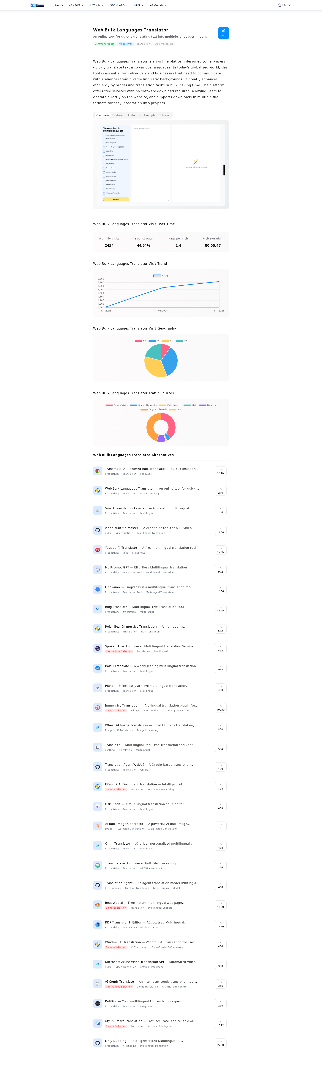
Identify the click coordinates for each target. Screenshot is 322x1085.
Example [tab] (150, 115)
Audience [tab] (134, 115)
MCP (137, 5)
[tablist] (133, 115)
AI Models (156, 5)
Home (59, 5)
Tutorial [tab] (164, 115)
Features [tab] (118, 115)
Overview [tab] (102, 115)
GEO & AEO (117, 5)
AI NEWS (74, 5)
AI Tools (95, 5)
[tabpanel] (161, 167)
